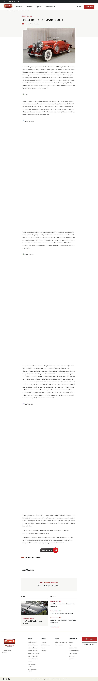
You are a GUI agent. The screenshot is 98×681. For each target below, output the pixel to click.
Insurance (19, 7)
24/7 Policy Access (45, 645)
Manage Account (89, 644)
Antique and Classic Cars (33, 647)
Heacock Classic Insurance (32, 24)
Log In (80, 6)
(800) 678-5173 (7, 651)
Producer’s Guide (59, 645)
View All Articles (54, 627)
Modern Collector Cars (33, 650)
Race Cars (30, 661)
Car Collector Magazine (74, 650)
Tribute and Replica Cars (33, 659)
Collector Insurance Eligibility (32, 670)
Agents (38, 7)
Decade (8, 11)
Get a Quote (89, 7)
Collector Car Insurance (33, 645)
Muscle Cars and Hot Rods (33, 653)
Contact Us (10, 1)
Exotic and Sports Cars (33, 656)
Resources (43, 650)
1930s (12, 11)
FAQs (70, 645)
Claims (42, 647)
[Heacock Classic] (8, 6)
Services (29, 7)
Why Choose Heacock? (32, 642)
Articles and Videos (73, 647)
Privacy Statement (73, 653)
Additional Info (50, 7)
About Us (71, 642)
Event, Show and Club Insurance (32, 665)
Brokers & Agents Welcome (61, 642)
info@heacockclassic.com (9, 652)
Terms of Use (71, 656)
